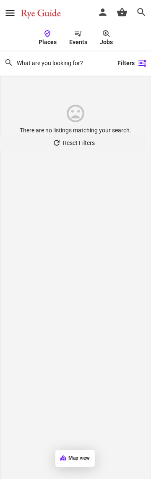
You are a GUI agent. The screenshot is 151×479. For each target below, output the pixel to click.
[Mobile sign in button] (102, 12)
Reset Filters (79, 142)
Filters (126, 63)
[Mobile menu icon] (10, 13)
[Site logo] (41, 12)
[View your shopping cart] (122, 12)
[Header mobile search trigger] (141, 12)
